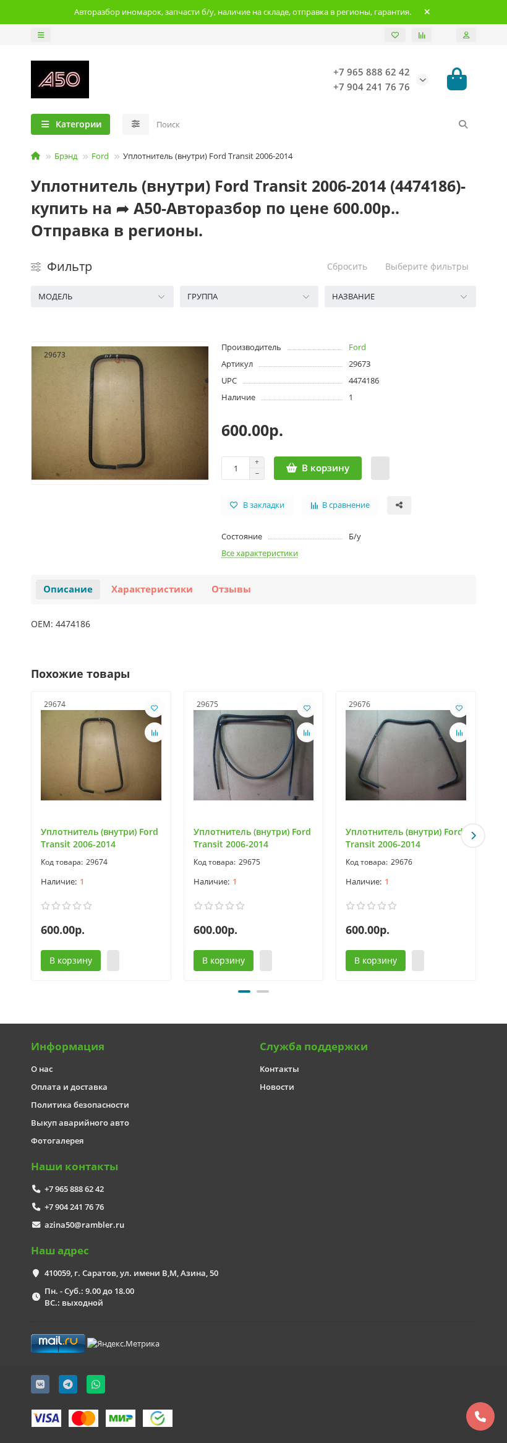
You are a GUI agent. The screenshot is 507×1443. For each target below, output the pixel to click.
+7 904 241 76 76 (74, 1206)
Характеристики (152, 589)
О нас (42, 1068)
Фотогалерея (57, 1140)
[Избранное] (395, 35)
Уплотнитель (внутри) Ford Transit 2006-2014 (99, 838)
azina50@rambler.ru (84, 1224)
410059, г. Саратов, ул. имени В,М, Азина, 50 (131, 1272)
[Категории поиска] (135, 124)
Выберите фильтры (427, 266)
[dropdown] (41, 35)
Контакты (279, 1068)
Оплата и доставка (69, 1086)
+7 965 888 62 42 (74, 1188)
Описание (68, 589)
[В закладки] (154, 707)
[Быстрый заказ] (380, 468)
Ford (100, 155)
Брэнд (65, 155)
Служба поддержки (314, 1046)
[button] (34, 835)
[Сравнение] (422, 35)
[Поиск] (463, 124)
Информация (67, 1046)
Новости (277, 1086)
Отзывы (231, 589)
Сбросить (347, 266)
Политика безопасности (80, 1104)
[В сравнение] (154, 732)
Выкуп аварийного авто (80, 1122)
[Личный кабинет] (466, 35)
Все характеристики (259, 553)
